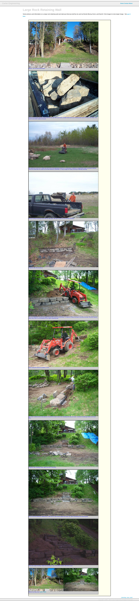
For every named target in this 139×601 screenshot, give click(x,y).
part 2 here (43, 592)
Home (122, 3)
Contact (126, 3)
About (130, 3)
